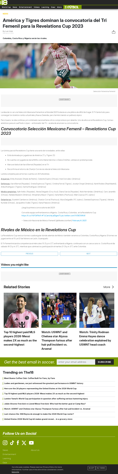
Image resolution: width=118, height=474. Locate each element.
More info (15, 472)
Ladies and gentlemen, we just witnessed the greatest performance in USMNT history (43, 383)
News (15, 7)
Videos (37, 7)
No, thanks (101, 468)
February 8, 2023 (79, 220)
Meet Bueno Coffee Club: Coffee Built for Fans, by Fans (29, 378)
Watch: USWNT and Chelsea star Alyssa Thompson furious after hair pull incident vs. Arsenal (56, 340)
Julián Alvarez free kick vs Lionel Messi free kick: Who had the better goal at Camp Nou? (45, 404)
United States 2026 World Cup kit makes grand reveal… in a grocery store (38, 419)
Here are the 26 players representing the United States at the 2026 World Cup (40, 388)
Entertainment (25, 7)
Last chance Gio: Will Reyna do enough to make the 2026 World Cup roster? (39, 414)
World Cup (6, 7)
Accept (91, 468)
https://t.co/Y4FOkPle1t (31, 215)
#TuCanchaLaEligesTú (51, 215)
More (59, 7)
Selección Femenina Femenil (104, 91)
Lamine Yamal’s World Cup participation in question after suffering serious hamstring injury (46, 399)
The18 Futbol (72, 7)
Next (89, 254)
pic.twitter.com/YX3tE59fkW (73, 215)
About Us (35, 450)
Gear (53, 7)
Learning (45, 7)
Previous (29, 254)
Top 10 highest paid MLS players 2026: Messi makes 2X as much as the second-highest (44, 393)
